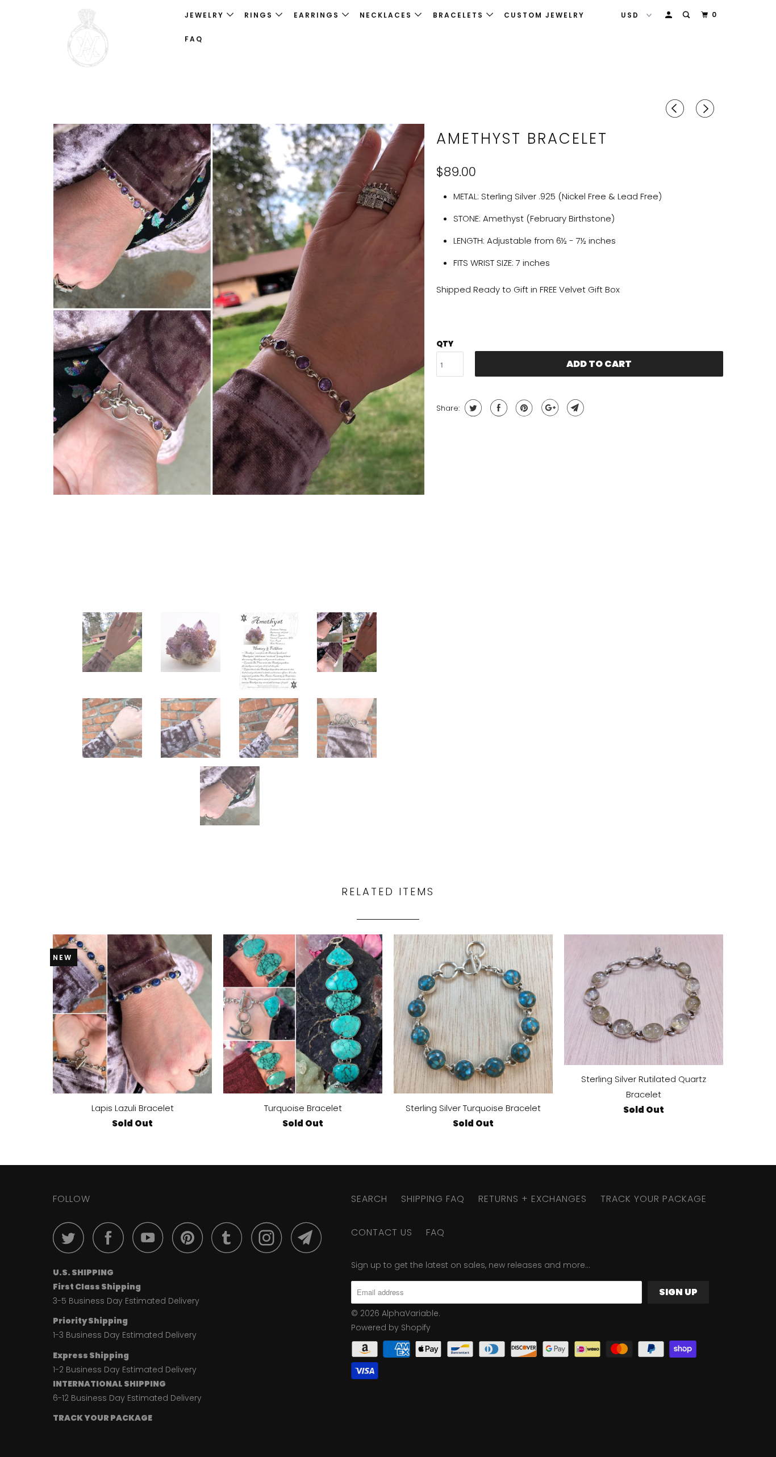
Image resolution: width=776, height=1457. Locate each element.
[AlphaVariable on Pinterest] (190, 1237)
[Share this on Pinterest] (523, 407)
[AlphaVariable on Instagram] (270, 1237)
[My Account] (670, 15)
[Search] (687, 15)
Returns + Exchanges (532, 1198)
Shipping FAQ (433, 1198)
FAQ (194, 39)
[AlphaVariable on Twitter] (71, 1237)
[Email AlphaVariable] (309, 1237)
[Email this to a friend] (574, 407)
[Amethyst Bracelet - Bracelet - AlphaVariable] (239, 309)
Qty (444, 344)
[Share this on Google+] (548, 407)
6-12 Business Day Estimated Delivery (127, 1398)
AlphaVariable (410, 1313)
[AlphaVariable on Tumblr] (230, 1237)
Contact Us (381, 1232)
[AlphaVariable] (111, 38)
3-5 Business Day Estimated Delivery (126, 1300)
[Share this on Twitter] (472, 407)
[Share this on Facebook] (497, 407)
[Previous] (676, 108)
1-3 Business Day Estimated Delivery (125, 1335)
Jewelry (206, 15)
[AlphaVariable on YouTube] (151, 1237)
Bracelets (459, 15)
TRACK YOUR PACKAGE (653, 1198)
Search (369, 1198)
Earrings (318, 15)
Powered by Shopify (391, 1327)
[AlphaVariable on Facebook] (111, 1237)
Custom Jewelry (544, 15)
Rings (260, 15)
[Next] (706, 108)
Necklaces (387, 15)
